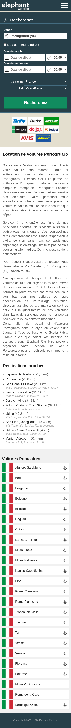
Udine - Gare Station (20, 430)
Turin (18, 632)
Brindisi (20, 509)
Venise (20, 643)
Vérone (20, 653)
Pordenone (13, 379)
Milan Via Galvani (27, 684)
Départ (8, 29)
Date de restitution (16, 63)
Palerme (21, 674)
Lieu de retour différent (23, 45)
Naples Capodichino (29, 570)
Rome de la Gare (27, 694)
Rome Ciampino (26, 591)
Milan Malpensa (26, 560)
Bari (18, 478)
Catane (20, 529)
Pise (18, 581)
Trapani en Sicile (27, 612)
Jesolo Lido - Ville (18, 392)
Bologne (21, 498)
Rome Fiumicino (26, 601)
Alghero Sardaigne (28, 467)
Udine (10, 413)
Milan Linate (23, 550)
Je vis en (17, 81)
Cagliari (20, 519)
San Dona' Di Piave (19, 384)
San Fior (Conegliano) (21, 422)
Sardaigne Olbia (26, 705)
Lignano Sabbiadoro (20, 374)
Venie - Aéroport (17, 438)
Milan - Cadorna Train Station (26, 405)
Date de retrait (13, 51)
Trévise (20, 622)
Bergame (21, 488)
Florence (21, 663)
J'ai (20, 88)
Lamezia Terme (26, 540)
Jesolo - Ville (15, 400)
